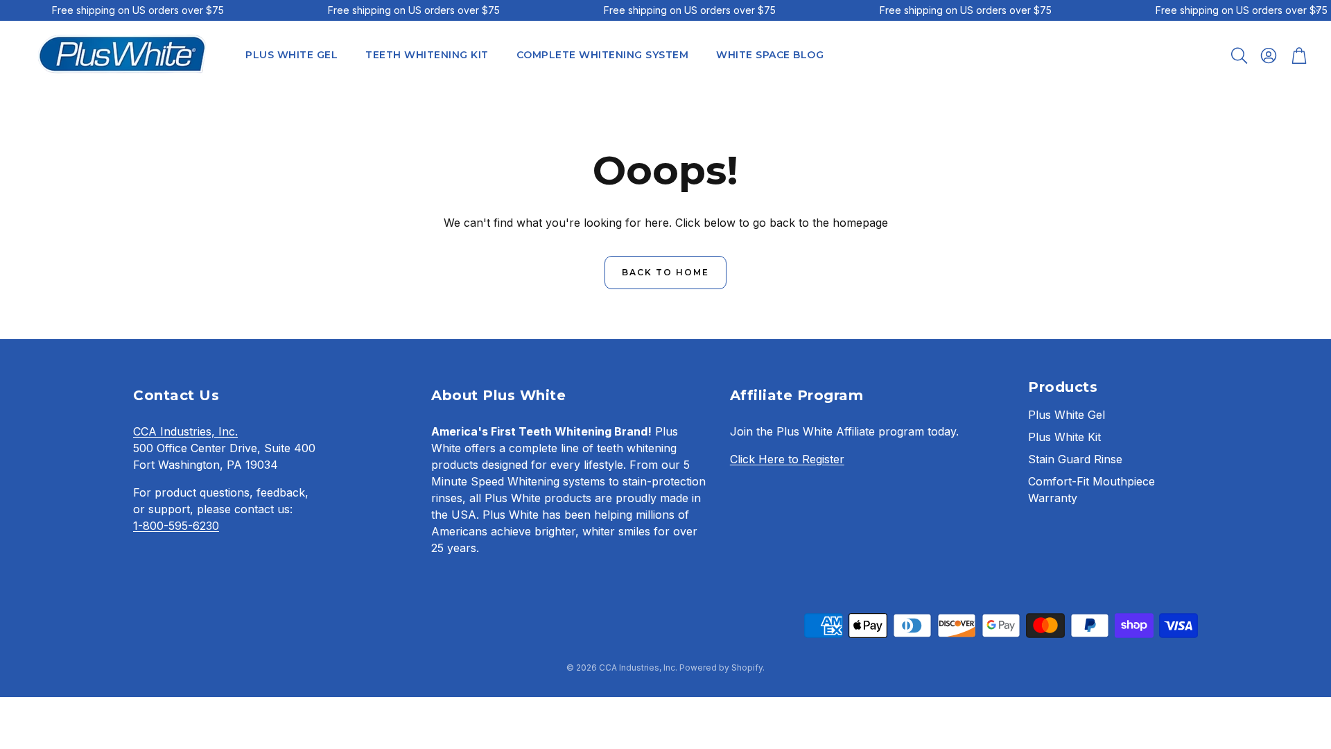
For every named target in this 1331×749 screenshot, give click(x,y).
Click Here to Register (787, 459)
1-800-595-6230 (176, 526)
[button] (1238, 55)
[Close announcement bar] (1317, 10)
